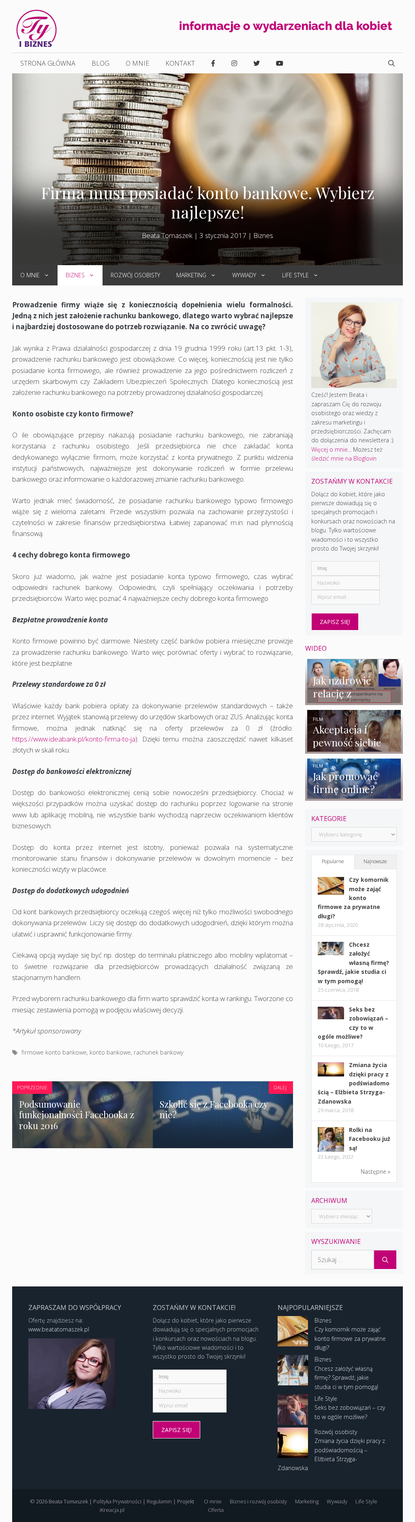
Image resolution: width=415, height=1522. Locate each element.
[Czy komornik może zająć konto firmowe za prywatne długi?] (331, 892)
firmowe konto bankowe (54, 1052)
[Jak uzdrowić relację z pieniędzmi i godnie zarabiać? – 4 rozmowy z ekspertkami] (354, 700)
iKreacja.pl (112, 1509)
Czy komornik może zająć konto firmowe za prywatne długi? (353, 898)
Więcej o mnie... (331, 449)
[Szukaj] (385, 1259)
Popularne (333, 861)
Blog (100, 63)
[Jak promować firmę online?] (354, 796)
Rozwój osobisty (135, 275)
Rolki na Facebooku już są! (369, 1139)
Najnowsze (375, 861)
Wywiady (244, 275)
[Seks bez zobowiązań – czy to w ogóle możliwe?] (331, 1017)
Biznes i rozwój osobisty (258, 1501)
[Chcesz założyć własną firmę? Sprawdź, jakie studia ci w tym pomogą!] (331, 953)
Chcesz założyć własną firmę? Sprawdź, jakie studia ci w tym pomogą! (353, 963)
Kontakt (180, 63)
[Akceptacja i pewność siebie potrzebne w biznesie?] (354, 749)
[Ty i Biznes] (36, 27)
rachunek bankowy (159, 1052)
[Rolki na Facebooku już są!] (331, 1151)
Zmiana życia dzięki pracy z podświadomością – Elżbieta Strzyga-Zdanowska (353, 1083)
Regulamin (159, 1501)
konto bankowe (110, 1052)
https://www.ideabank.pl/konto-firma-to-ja (73, 739)
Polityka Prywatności (117, 1501)
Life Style (295, 275)
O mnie (137, 63)
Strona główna (47, 63)
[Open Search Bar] (391, 63)
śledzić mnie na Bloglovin (343, 458)
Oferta (216, 1509)
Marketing (191, 275)
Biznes (263, 235)
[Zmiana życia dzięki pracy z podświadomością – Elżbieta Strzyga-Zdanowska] (331, 1074)
